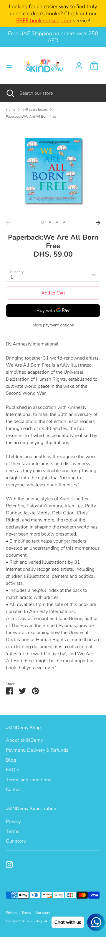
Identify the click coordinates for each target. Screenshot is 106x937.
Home (10, 109)
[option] (53, 170)
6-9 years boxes (34, 109)
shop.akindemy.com (51, 921)
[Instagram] (9, 864)
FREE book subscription (43, 20)
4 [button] (64, 222)
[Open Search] (9, 93)
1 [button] (42, 222)
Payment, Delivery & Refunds (37, 750)
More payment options (53, 325)
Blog (11, 760)
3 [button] (57, 222)
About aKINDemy (24, 740)
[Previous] (7, 222)
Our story (16, 841)
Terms (12, 831)
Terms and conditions (28, 780)
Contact (14, 789)
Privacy (13, 821)
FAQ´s (12, 770)
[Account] (79, 63)
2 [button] (50, 222)
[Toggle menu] (8, 66)
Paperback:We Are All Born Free (31, 116)
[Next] (98, 222)
